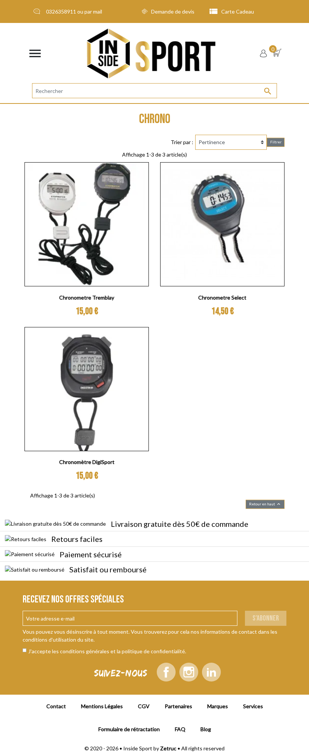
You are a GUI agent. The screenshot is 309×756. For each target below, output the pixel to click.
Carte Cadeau (237, 11)
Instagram (188, 672)
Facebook (166, 672)
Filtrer (275, 142)
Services (253, 706)
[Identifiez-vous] (263, 53)
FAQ (180, 729)
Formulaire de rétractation (129, 729)
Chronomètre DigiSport (87, 462)
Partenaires (178, 706)
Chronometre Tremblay (86, 297)
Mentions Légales (102, 706)
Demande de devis (172, 11)
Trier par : (182, 142)
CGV (144, 706)
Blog (205, 729)
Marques (217, 706)
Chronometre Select (222, 297)
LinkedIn (211, 672)
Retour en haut (265, 504)
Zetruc (168, 748)
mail (97, 11)
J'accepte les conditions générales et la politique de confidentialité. (107, 651)
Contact (56, 706)
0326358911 (61, 11)
